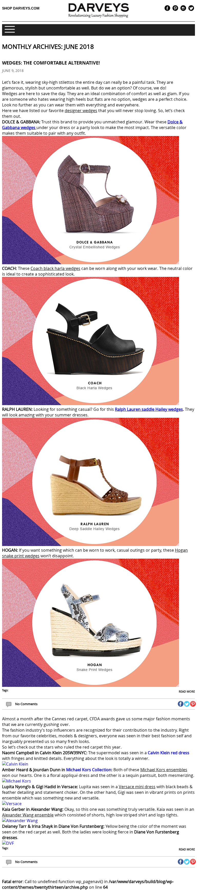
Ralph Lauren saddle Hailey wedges (149, 409)
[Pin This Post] (193, 704)
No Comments (26, 704)
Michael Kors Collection (88, 770)
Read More (187, 691)
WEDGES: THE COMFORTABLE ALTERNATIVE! (51, 63)
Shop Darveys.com (21, 8)
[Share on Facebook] (181, 704)
